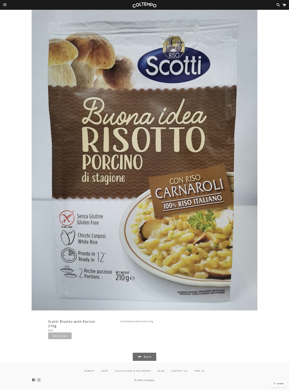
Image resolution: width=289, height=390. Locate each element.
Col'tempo (149, 380)
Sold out (60, 336)
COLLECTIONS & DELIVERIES (133, 370)
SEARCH (90, 370)
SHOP (104, 370)
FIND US (199, 370)
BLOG (161, 370)
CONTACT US (179, 370)
